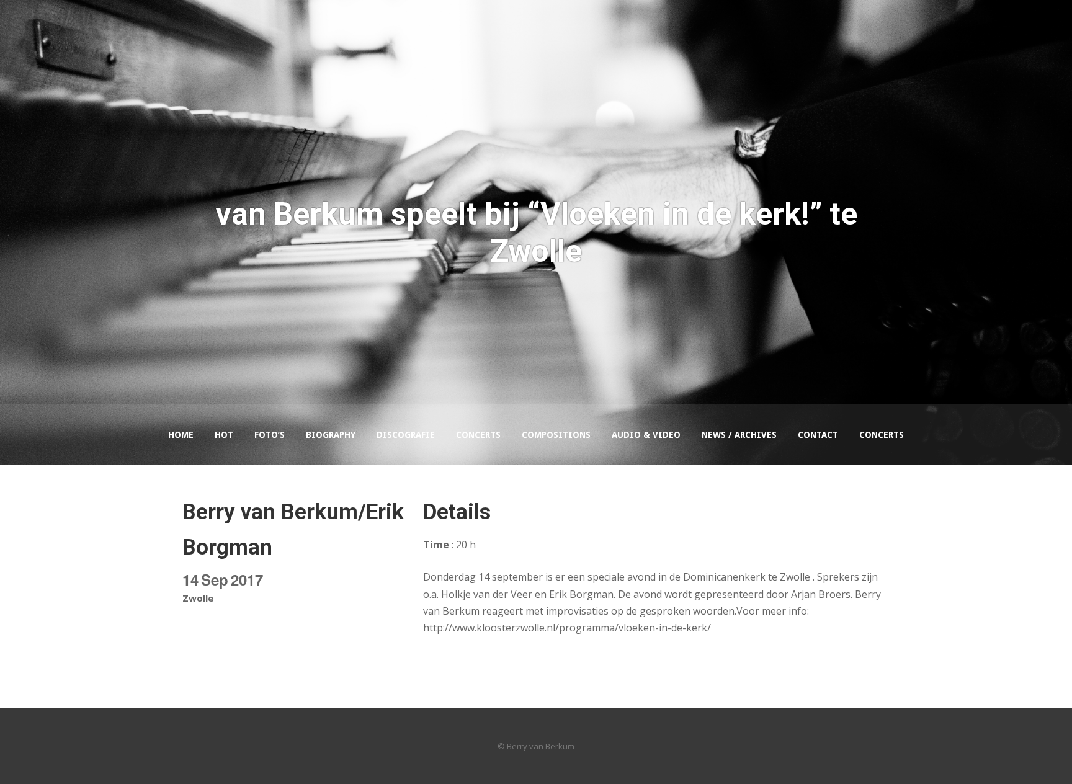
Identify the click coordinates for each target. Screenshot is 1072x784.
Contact (818, 435)
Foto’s (269, 435)
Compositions (556, 435)
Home (181, 435)
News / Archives (739, 435)
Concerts (478, 435)
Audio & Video (646, 435)
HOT (224, 435)
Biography (330, 435)
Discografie (406, 435)
